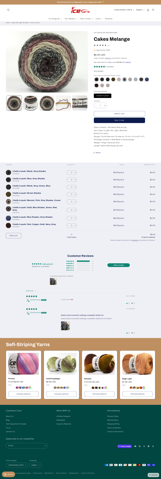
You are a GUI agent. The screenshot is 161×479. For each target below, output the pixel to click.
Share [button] (98, 152)
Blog (8, 420)
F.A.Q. (8, 428)
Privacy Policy (113, 416)
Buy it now (119, 120)
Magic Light (127, 379)
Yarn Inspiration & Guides (16, 424)
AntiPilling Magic (53, 379)
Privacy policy (37, 473)
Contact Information (115, 432)
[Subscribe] (45, 445)
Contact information (88, 473)
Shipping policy (74, 473)
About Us (9, 416)
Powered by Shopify (24, 473)
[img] (31, 296)
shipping (135, 240)
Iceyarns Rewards (63, 424)
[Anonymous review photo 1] (65, 325)
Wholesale (60, 420)
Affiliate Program (63, 416)
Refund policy (49, 473)
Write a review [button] (118, 265)
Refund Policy (112, 420)
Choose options (23, 394)
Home (8, 22)
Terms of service (61, 473)
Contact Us (10, 432)
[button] (8, 9)
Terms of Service (114, 428)
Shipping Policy (113, 424)
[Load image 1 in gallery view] (14, 103)
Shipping (108, 58)
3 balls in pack (102, 95)
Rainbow (87, 379)
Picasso (11, 379)
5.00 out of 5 (47, 264)
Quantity (97, 101)
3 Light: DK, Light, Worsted (19, 22)
